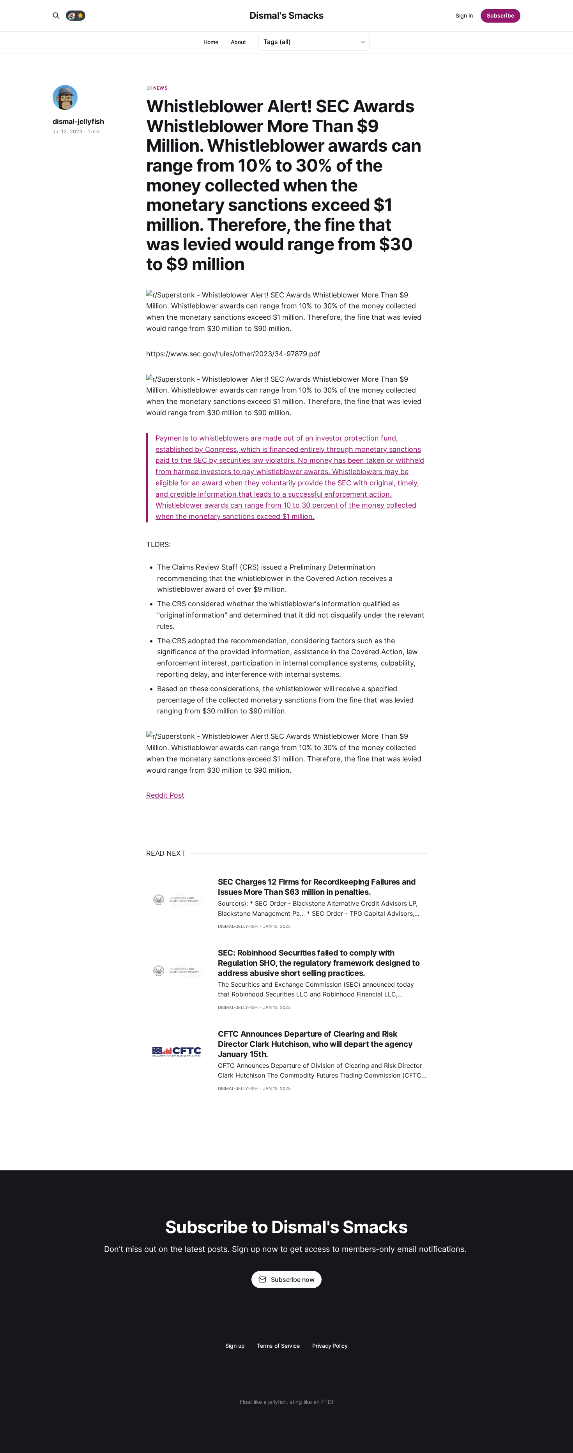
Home (210, 42)
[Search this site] (56, 15)
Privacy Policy (330, 1345)
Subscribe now (293, 1279)
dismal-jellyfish (78, 121)
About (238, 42)
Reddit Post (165, 795)
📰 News (157, 88)
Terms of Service (278, 1345)
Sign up (234, 1345)
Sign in (464, 15)
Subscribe (500, 15)
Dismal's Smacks (286, 15)
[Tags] (314, 42)
